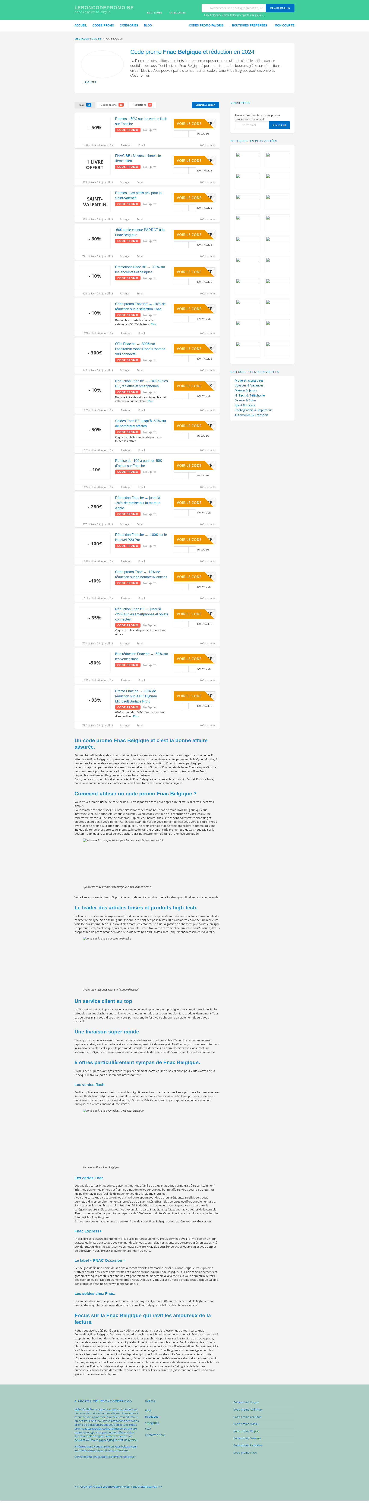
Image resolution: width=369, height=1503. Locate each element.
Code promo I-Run (245, 1453)
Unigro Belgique (231, 14)
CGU (148, 1429)
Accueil (81, 25)
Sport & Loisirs (245, 405)
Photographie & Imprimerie (253, 410)
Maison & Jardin (246, 390)
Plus (154, 324)
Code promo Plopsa (246, 1431)
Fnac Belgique (212, 14)
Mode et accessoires (249, 380)
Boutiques (151, 1416)
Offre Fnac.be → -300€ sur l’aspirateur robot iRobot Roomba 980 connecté (140, 349)
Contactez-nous (155, 1435)
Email (141, 145)
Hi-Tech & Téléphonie (250, 395)
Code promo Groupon (247, 1417)
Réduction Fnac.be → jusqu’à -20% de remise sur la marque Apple (137, 503)
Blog (148, 25)
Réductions (142, 104)
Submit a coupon (205, 104)
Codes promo (103, 25)
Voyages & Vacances (249, 385)
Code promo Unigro (246, 1402)
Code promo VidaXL (245, 1424)
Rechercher (280, 8)
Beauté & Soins (245, 400)
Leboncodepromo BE (104, 7)
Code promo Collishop (247, 1409)
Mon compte (284, 25)
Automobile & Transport (251, 415)
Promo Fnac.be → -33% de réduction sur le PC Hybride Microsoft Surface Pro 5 (136, 696)
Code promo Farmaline (247, 1445)
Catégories (129, 25)
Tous (84, 104)
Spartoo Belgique (252, 14)
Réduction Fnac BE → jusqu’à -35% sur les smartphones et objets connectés (141, 614)
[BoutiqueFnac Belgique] (102, 64)
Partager (126, 145)
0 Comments (207, 145)
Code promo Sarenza (247, 1438)
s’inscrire (279, 125)
